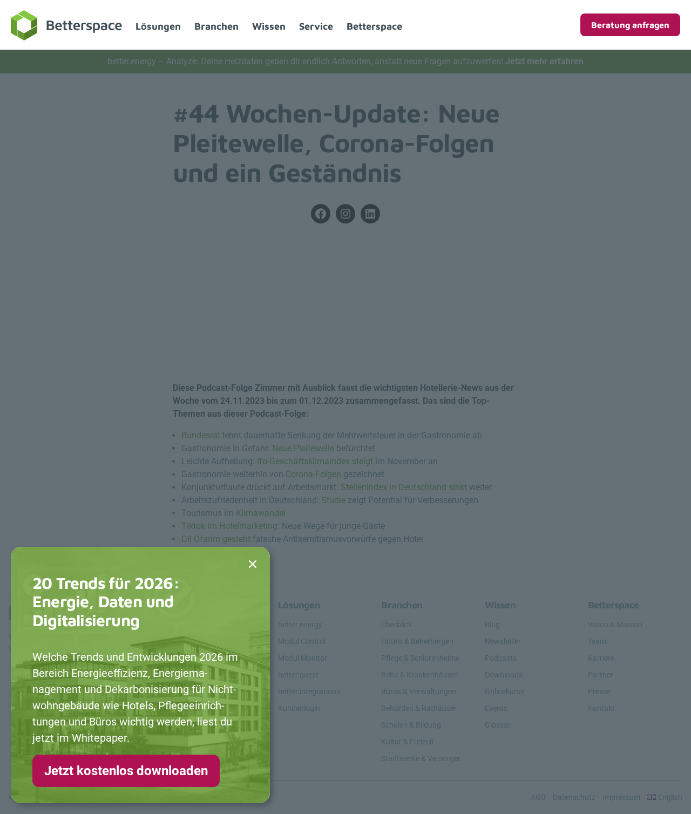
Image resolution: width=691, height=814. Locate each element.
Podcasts (501, 658)
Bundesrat (201, 435)
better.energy (300, 624)
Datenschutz (574, 797)
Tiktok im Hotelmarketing (229, 526)
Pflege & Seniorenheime (420, 658)
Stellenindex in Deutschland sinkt (404, 487)
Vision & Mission (615, 624)
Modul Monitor (302, 658)
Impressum (621, 797)
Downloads (504, 674)
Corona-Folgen (313, 474)
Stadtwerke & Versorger (420, 758)
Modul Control (302, 641)
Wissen (269, 26)
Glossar (498, 725)
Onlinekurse (504, 691)
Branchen (216, 26)
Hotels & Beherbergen (417, 641)
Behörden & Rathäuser (419, 708)
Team (597, 641)
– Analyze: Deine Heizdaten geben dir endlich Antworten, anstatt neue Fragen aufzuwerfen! (345, 61)
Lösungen (158, 26)
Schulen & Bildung (411, 725)
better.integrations (309, 691)
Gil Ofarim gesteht (215, 539)
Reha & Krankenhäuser (419, 674)
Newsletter (503, 641)
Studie (334, 500)
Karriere (601, 658)
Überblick (396, 624)
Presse (599, 691)
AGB (538, 797)
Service (316, 26)
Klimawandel (261, 513)
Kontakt (601, 708)
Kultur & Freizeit (407, 741)
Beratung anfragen (630, 25)
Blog (492, 624)
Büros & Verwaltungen (418, 691)
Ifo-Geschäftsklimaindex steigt (315, 461)
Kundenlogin (299, 708)
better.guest (298, 674)
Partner (600, 674)
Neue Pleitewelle (303, 448)
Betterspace (374, 26)
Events (496, 708)
